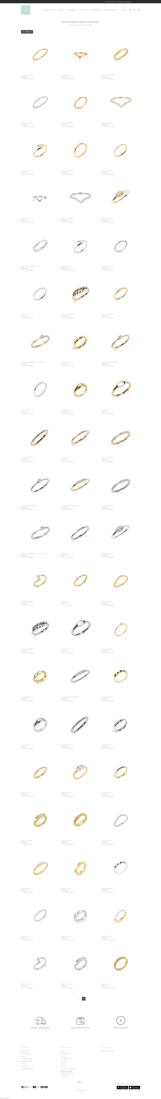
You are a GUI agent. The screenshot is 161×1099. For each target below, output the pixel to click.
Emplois (23, 1056)
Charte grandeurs (66, 1053)
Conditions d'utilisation (67, 1074)
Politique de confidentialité (68, 1069)
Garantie (63, 1066)
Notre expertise (25, 1051)
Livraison (63, 1056)
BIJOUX (61, 10)
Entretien (63, 1064)
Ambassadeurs (25, 1066)
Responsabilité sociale (27, 1069)
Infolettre (23, 1064)
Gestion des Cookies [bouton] (66, 1071)
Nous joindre (64, 1076)
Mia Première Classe (26, 1058)
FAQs (62, 1051)
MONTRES (71, 10)
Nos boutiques (25, 1053)
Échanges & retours (66, 1058)
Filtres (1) (28, 32)
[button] (124, 10)
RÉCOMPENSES (111, 10)
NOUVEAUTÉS (49, 10)
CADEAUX (83, 10)
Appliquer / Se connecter (107, 1051)
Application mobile (26, 1061)
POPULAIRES (96, 10)
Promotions (64, 1061)
